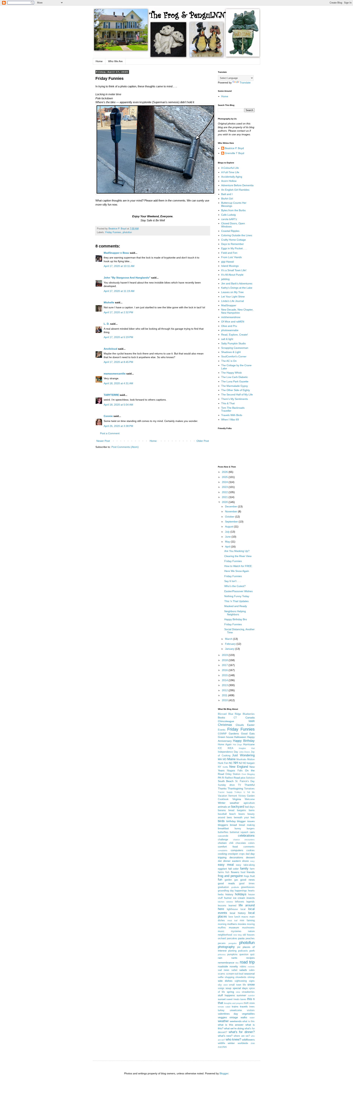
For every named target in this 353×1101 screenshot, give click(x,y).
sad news (223, 970)
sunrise (251, 995)
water (252, 1017)
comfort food (228, 846)
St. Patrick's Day (245, 781)
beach (232, 814)
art (229, 807)
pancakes (232, 938)
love (231, 917)
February (230, 643)
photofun (127, 232)
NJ (240, 762)
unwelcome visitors (242, 1010)
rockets (251, 967)
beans (241, 814)
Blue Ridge (234, 714)
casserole (223, 836)
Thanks (222, 788)
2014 (225, 680)
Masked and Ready (235, 606)
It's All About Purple (232, 274)
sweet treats (232, 999)
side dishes (225, 980)
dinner (227, 860)
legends (250, 901)
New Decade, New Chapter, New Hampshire (237, 311)
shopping (229, 977)
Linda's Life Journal (232, 300)
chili (231, 843)
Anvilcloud (110, 348)
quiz (252, 954)
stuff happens (226, 995)
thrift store (249, 1003)
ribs (237, 963)
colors (251, 843)
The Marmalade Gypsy (234, 385)
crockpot (233, 853)
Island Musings (230, 265)
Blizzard (222, 714)
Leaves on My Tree (232, 292)
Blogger (224, 1073)
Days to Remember (232, 243)
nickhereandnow (230, 317)
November (231, 511)
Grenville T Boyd (234, 153)
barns (252, 810)
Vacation (222, 796)
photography (226, 947)
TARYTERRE (111, 394)
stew (238, 992)
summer (241, 995)
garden (228, 880)
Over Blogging (248, 774)
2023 (225, 487)
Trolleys (238, 792)
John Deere (244, 752)
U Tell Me (249, 792)
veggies (222, 1017)
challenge (223, 839)
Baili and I (227, 194)
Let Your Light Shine (233, 296)
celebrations (246, 835)
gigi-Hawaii (227, 261)
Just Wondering (243, 755)
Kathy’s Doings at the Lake (236, 287)
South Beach (225, 781)
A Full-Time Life (230, 172)
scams (221, 973)
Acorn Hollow (228, 180)
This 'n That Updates (236, 601)
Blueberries (249, 714)
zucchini (222, 1047)
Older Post (203, 440)
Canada (250, 717)
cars (252, 832)
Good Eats (248, 733)
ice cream (239, 897)
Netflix (225, 767)
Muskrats (241, 759)
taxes (243, 999)
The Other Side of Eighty (235, 390)
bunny (238, 828)
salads (243, 969)
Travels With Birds (231, 415)
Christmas (225, 725)
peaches (250, 938)
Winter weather (228, 802)
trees (252, 1006)
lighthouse (232, 909)
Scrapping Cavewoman (234, 347)
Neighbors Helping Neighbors (235, 613)
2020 (225, 502)
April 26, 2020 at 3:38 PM (118, 425)
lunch (237, 917)
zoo (253, 1043)
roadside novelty (228, 966)
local (242, 909)
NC (231, 762)
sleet (225, 985)
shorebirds (240, 977)
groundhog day (226, 890)
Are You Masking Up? (236, 550)
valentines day (228, 1013)
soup (228, 988)
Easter (251, 724)
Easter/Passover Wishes (238, 591)
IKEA (230, 748)
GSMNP (222, 733)
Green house (225, 737)
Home (99, 61)
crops (242, 854)
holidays (240, 894)
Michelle (109, 302)
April (228, 546)
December (231, 506)
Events (221, 730)
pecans (222, 943)
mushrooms (248, 927)
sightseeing (241, 981)
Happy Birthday (244, 741)
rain (220, 957)
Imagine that (247, 748)
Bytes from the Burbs (233, 210)
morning (222, 924)
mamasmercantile (115, 373)
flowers (235, 872)
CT (235, 717)
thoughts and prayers (233, 1003)
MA (220, 759)
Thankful (250, 784)
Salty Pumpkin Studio (233, 343)
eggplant (222, 869)
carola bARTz (229, 219)
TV (239, 785)
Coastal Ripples (230, 230)
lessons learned (227, 905)
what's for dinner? (242, 1032)
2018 (225, 660)
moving (251, 924)
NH (235, 763)
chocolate (241, 843)
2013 (225, 685)
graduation (223, 887)
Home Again (224, 744)
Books (221, 717)
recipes (250, 957)
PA (219, 777)
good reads (226, 883)
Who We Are (115, 61)
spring (230, 991)
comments (249, 846)
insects (251, 897)
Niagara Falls (235, 770)
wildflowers (248, 1039)
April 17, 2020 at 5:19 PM (118, 337)
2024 (225, 482)
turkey (221, 1010)
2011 (225, 695)
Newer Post (103, 440)
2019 (225, 655)
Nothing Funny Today (236, 596)
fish (227, 872)
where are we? (242, 1036)
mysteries (236, 931)
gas (236, 880)
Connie (108, 416)
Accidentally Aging (231, 176)
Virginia (236, 799)
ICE (220, 748)
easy (252, 861)
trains (235, 1006)
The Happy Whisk (231, 372)
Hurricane (249, 744)
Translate (245, 82)
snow (251, 984)
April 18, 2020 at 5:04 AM (118, 404)
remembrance (226, 962)
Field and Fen (229, 252)
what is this (248, 1021)
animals (222, 806)
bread (233, 824)
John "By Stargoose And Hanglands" (127, 277)
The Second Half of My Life (237, 394)
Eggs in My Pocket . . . (234, 248)
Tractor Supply (225, 792)
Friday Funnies (113, 232)
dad (247, 854)
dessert (250, 857)
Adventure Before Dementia (237, 185)
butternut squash (239, 832)
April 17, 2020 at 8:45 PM (118, 362)
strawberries (248, 992)
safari (234, 970)
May (228, 541)
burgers (251, 828)
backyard (237, 806)
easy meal (226, 864)
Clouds (240, 724)
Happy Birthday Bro (235, 619)
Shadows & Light (231, 352)
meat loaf (232, 920)
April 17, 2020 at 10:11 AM (119, 266)
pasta (241, 938)
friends (251, 872)
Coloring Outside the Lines (236, 235)
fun (220, 879)
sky (220, 985)
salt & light (227, 339)
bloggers (223, 824)
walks (244, 1017)
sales (252, 970)
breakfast (223, 828)
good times (247, 883)
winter (231, 1043)
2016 (225, 670)
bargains (241, 810)
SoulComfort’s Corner (233, 356)
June (228, 536)
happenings (241, 890)
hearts (251, 890)
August (229, 526)
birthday (231, 821)
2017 (225, 665)
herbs (221, 894)
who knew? (233, 1039)
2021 (225, 497)
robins (243, 966)
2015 (225, 675)
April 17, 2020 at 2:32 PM (118, 312)
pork (252, 950)
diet (220, 861)
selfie (221, 977)
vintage (233, 1017)
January (230, 648)
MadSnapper (228, 305)
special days (240, 988)
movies (242, 923)
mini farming (247, 920)
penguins (233, 943)
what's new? (225, 1035)
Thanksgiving (235, 788)
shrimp (251, 977)
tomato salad (224, 1007)
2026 (225, 471)
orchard (222, 938)
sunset (222, 999)
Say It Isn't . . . (232, 581)
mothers (232, 923)
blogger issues (246, 821)
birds (221, 821)
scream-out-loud (234, 973)
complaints (222, 850)
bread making (247, 825)
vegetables (248, 1013)
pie (238, 947)
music (221, 931)
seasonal (249, 973)
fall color (233, 868)
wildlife (221, 1043)
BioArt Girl (227, 198)
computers (237, 850)
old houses (249, 935)
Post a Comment (110, 433)
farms (221, 872)
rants (234, 957)
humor (228, 897)
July (227, 531)
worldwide (243, 1043)
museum (234, 927)
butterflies (223, 832)
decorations (236, 857)
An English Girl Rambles (235, 189)
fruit (252, 876)
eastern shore (240, 860)
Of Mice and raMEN (232, 321)
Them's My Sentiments (234, 398)
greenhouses (248, 887)
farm (252, 869)
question (243, 954)
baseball (222, 814)
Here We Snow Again (236, 571)
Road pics (239, 777)
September (232, 521)
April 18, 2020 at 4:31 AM (118, 383)
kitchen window (225, 902)
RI (223, 778)
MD (224, 759)
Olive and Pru (229, 325)
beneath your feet (244, 817)
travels (244, 1006)
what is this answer (230, 1024)
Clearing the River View (238, 556)
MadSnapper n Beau (116, 252)
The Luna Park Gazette (234, 381)
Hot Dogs (237, 744)
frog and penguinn (230, 876)
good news (247, 879)
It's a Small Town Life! (233, 270)
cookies (250, 850)
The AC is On (229, 360)
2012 (225, 690)
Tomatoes (249, 788)
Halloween (240, 737)
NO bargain (249, 763)
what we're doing (234, 1028)
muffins (222, 927)
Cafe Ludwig (228, 214)
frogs (246, 876)
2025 (225, 477)
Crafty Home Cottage (233, 239)
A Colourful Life (230, 167)
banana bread (226, 810)
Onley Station (232, 774)
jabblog (225, 279)
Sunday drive (226, 785)
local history (237, 912)
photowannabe (229, 330)
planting (232, 951)
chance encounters (244, 839)
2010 (225, 700)
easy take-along (245, 865)
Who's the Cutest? (235, 586)
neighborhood (225, 935)
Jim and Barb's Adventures (236, 283)
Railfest (229, 778)
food (243, 872)
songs (221, 988)
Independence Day (228, 752)
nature (251, 931)
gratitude (235, 887)
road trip (247, 962)
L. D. (107, 323)
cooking (222, 853)
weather (223, 1021)
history (229, 894)
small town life (237, 985)
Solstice (250, 778)
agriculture (249, 803)
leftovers (239, 901)
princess (222, 954)
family (244, 868)
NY (219, 767)
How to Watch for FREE (238, 566)
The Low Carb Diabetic (234, 377)
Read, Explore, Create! (234, 334)
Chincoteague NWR (236, 721)
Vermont (232, 796)
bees (229, 817)
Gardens (234, 733)
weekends (236, 1021)
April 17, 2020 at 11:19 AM (119, 291)
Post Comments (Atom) (125, 446)
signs (252, 981)
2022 (225, 492)
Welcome (250, 799)
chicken (222, 842)
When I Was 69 (230, 419)
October (230, 516)
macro (244, 917)
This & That (228, 403)
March (229, 638)
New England (238, 766)
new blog (237, 935)
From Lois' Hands (231, 257)
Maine (231, 759)
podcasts (243, 951)
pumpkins (232, 954)
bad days (250, 807)
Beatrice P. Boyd (234, 148)
